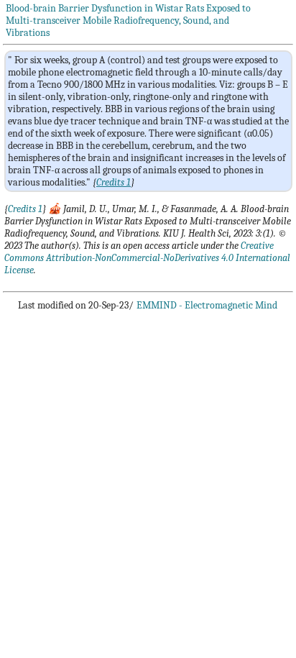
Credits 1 (25, 209)
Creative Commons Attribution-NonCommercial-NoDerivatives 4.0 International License (147, 257)
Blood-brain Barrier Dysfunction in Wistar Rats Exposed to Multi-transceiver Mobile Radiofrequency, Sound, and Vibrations (128, 20)
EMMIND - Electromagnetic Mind (207, 305)
